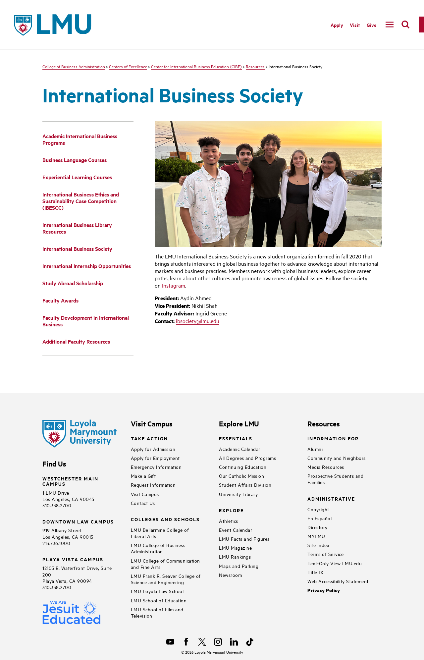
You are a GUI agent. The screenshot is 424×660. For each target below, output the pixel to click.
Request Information (153, 484)
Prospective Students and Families (335, 478)
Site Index (318, 545)
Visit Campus (145, 494)
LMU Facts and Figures (244, 538)
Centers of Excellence (128, 66)
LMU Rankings (235, 556)
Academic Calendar (239, 449)
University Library (238, 494)
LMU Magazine (235, 547)
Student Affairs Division (245, 484)
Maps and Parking (238, 566)
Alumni (315, 449)
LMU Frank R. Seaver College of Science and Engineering (166, 579)
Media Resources (325, 467)
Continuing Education (242, 467)
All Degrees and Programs (247, 458)
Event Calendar (235, 529)
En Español (319, 518)
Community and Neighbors (336, 458)
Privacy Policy (323, 590)
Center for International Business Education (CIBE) (196, 66)
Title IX (315, 572)
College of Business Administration (73, 66)
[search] (405, 24)
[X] (202, 642)
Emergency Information (156, 467)
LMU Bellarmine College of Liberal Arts (160, 532)
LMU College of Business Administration (158, 548)
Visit (355, 24)
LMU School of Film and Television (157, 612)
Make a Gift (143, 475)
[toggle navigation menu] (390, 24)
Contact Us (143, 503)
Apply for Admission (153, 449)
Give (371, 24)
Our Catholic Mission (241, 475)
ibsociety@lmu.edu (197, 320)
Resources (255, 66)
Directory (317, 527)
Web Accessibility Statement (338, 581)
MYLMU (316, 536)
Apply (337, 24)
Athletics (228, 521)
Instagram (173, 285)
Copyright (318, 509)
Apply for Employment (155, 458)
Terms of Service (325, 554)
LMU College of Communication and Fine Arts (165, 563)
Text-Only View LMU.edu (334, 563)
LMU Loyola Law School (157, 591)
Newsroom (230, 575)
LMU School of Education (159, 600)
